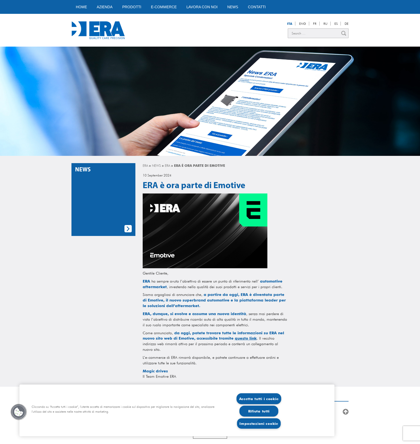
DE (347, 23)
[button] (18, 412)
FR (314, 23)
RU (325, 23)
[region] (176, 410)
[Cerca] (343, 33)
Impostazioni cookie (258, 423)
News (232, 7)
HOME (81, 7)
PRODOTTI (131, 7)
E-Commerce (164, 7)
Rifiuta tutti (259, 411)
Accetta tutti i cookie (259, 399)
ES (336, 23)
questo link (246, 338)
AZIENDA (105, 7)
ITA (289, 23)
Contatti (257, 7)
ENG (302, 23)
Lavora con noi (202, 7)
